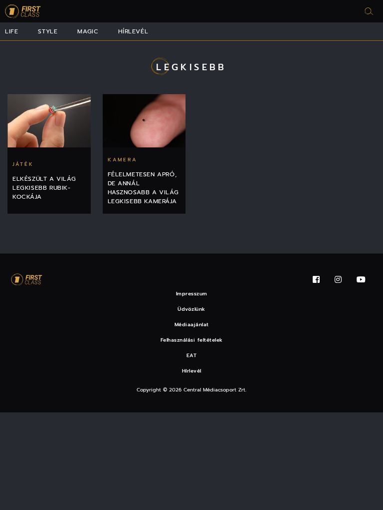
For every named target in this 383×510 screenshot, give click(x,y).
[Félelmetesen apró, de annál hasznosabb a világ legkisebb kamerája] (144, 120)
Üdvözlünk (191, 309)
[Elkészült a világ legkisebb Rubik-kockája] (49, 120)
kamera (122, 159)
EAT (192, 355)
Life (11, 31)
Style (47, 31)
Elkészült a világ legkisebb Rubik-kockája (44, 187)
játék (23, 164)
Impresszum (191, 293)
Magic (87, 31)
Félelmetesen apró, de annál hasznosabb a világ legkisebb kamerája (143, 188)
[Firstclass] (23, 11)
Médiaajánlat (192, 324)
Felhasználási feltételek (192, 340)
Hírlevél (133, 31)
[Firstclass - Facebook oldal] (316, 279)
